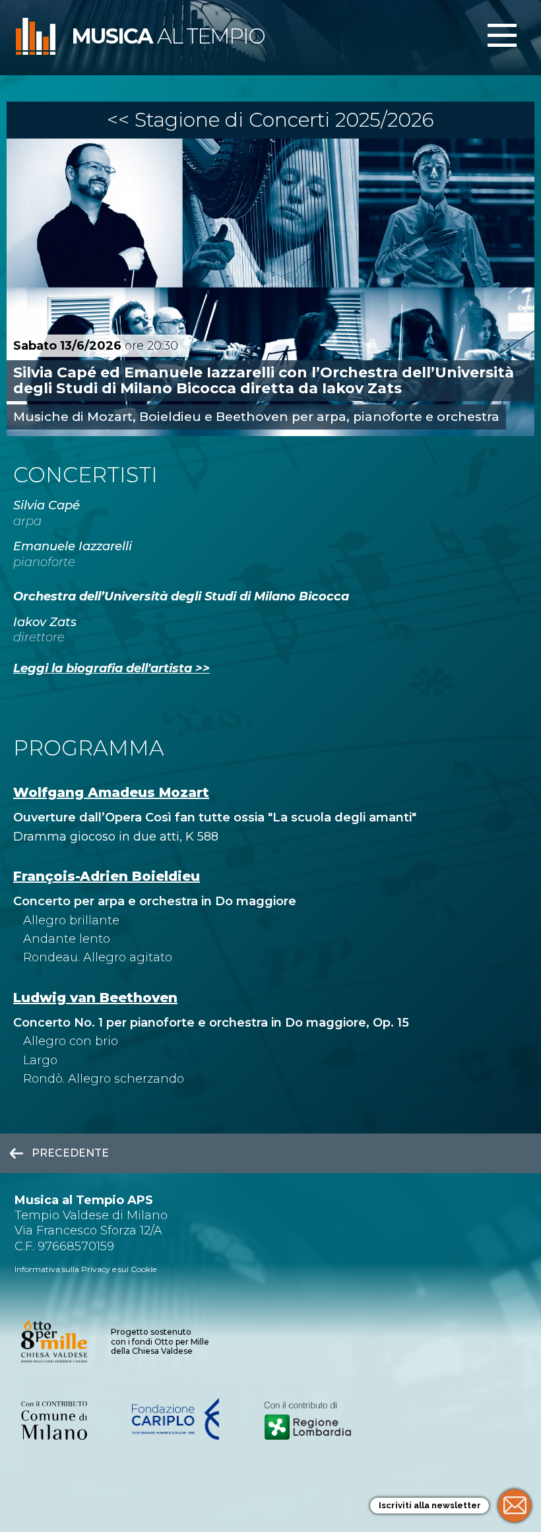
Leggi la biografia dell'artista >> (111, 668)
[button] (502, 36)
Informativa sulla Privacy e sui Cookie (85, 1269)
